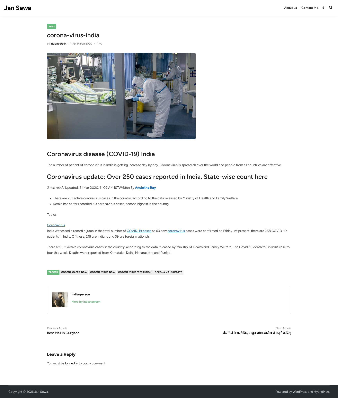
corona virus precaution (134, 272)
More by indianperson (86, 301)
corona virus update (168, 272)
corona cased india (74, 272)
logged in (71, 363)
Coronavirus (56, 225)
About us (290, 8)
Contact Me (309, 8)
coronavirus (176, 231)
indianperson (59, 43)
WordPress (300, 392)
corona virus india (102, 272)
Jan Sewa (17, 8)
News (52, 26)
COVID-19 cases (139, 231)
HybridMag (321, 392)
